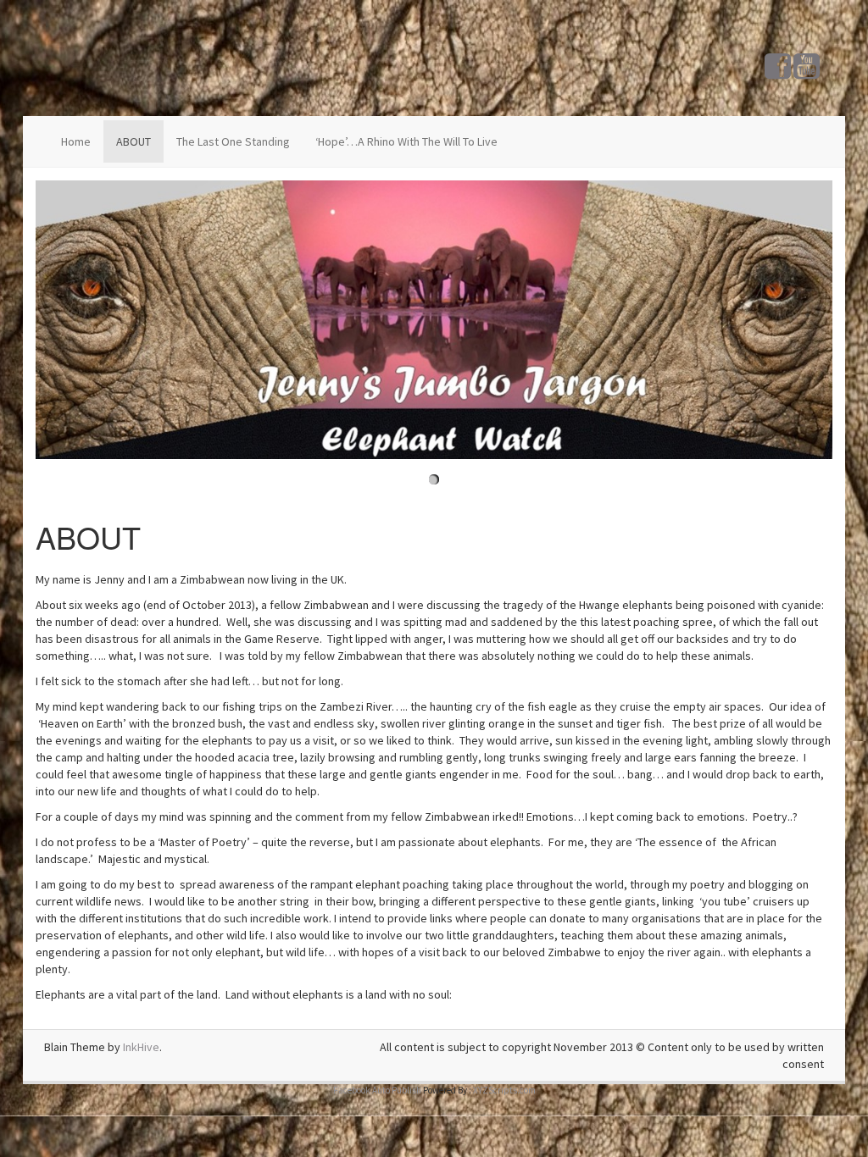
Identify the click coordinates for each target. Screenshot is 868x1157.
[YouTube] (806, 72)
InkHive (141, 1047)
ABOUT (133, 141)
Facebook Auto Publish (377, 1090)
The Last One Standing (233, 141)
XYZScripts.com (504, 1090)
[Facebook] (778, 72)
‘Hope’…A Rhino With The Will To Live (406, 141)
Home (76, 141)
